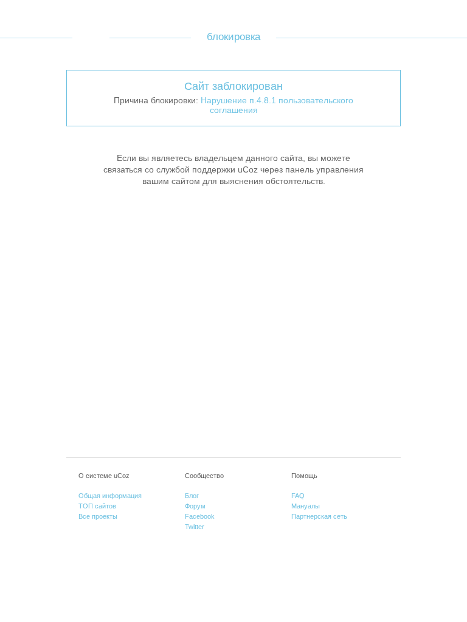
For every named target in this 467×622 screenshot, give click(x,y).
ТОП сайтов (97, 506)
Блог (192, 495)
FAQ (298, 495)
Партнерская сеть (319, 516)
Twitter (194, 526)
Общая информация (110, 495)
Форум (195, 506)
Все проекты (97, 516)
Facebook (200, 516)
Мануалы (305, 506)
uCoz (90, 37)
